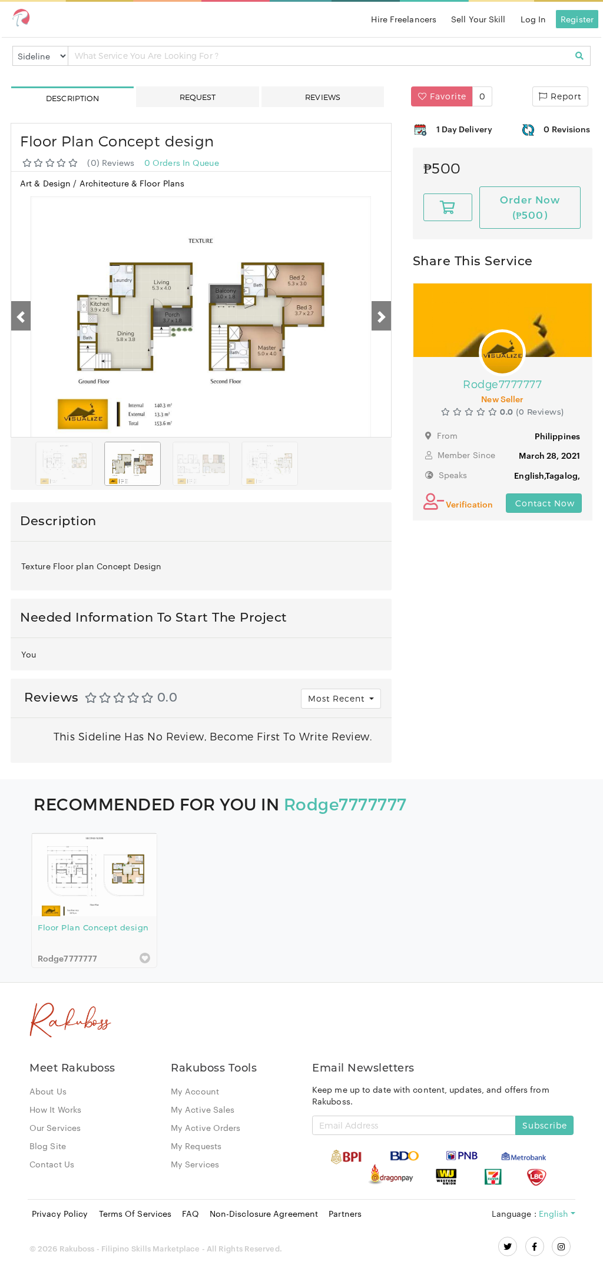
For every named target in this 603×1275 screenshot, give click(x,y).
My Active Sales (203, 1109)
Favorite (446, 96)
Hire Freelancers (403, 19)
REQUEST (198, 97)
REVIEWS (322, 97)
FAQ (190, 1213)
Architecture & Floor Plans (132, 183)
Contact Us (51, 1164)
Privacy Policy (60, 1213)
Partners (345, 1213)
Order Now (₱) (530, 207)
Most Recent (337, 698)
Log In (533, 19)
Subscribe (544, 1125)
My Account (195, 1091)
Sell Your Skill (478, 19)
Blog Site (47, 1145)
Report (564, 96)
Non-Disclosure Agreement (264, 1213)
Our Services (55, 1127)
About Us (48, 1091)
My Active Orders (206, 1127)
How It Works (55, 1109)
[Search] (580, 55)
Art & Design (46, 183)
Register (577, 19)
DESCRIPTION (72, 98)
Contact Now (543, 503)
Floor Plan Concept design (93, 927)
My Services (195, 1164)
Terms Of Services (135, 1213)
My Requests (196, 1145)
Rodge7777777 (345, 803)
